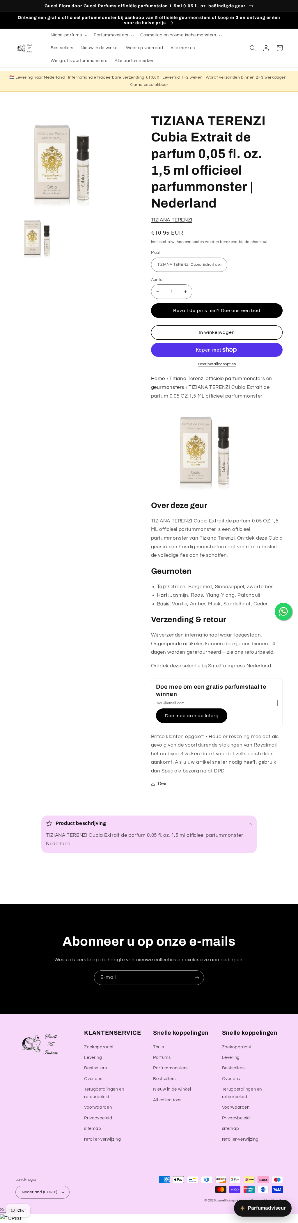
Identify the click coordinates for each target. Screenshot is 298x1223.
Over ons (93, 1079)
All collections (167, 1100)
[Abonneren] (197, 977)
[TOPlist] (11, 1218)
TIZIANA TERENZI (171, 220)
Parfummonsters (170, 1068)
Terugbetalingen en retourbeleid (104, 1093)
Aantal (157, 280)
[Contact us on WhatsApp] (283, 611)
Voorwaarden (98, 1107)
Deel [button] (163, 783)
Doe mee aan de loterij (191, 715)
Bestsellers (95, 1068)
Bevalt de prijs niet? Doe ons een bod (216, 310)
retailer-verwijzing (102, 1139)
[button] (68, 35)
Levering (93, 1057)
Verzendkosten (190, 242)
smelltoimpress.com (233, 1200)
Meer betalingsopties (217, 364)
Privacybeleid (98, 1118)
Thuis (158, 1047)
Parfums (162, 1057)
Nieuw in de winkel (172, 1089)
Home (158, 378)
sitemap (92, 1128)
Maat (156, 253)
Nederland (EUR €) (39, 1192)
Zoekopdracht (99, 1047)
